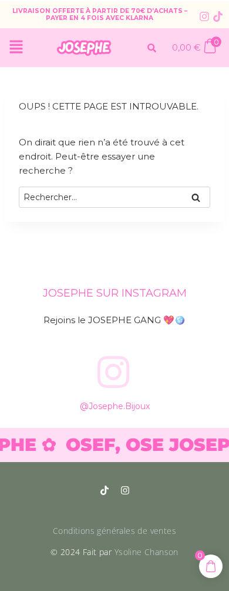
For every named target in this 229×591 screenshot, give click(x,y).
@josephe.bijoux (115, 406)
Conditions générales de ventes (114, 530)
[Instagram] (204, 16)
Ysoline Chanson (146, 551)
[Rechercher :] (114, 196)
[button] (16, 48)
